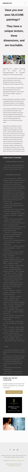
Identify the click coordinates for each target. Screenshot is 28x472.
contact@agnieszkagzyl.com (14, 465)
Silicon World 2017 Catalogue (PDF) (16, 460)
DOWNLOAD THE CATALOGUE (14, 392)
